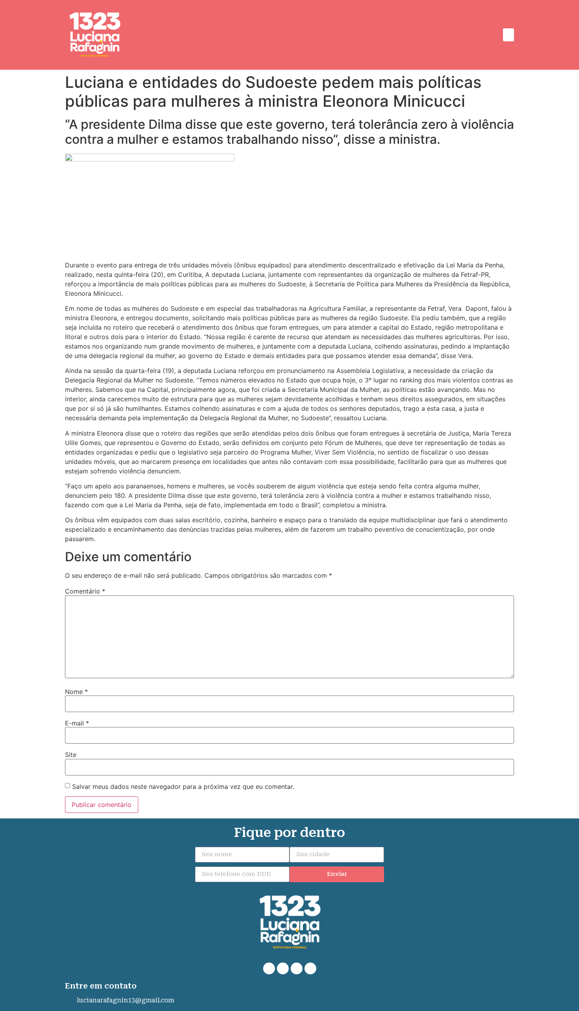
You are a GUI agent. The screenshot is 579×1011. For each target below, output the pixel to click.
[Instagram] (296, 968)
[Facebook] (283, 968)
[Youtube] (310, 968)
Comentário (85, 591)
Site (70, 754)
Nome (76, 691)
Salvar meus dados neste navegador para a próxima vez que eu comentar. (183, 786)
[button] (508, 34)
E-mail (77, 723)
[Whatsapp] (269, 968)
